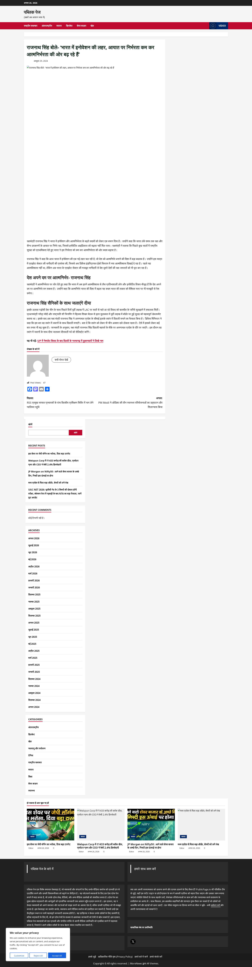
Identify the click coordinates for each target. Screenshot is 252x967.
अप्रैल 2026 (34, 566)
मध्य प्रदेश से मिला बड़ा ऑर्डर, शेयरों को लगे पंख (48, 482)
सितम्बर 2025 (34, 615)
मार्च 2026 (32, 573)
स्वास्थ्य (31, 790)
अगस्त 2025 (33, 622)
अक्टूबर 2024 (34, 693)
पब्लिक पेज (32, 12)
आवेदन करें (215, 905)
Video (222, 25)
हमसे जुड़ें (92, 956)
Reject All (38, 955)
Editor (31, 848)
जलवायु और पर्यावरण (37, 748)
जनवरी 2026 (34, 587)
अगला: (130, 402)
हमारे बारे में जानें (141, 956)
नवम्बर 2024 (34, 686)
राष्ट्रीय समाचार (30, 25)
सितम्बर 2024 (34, 700)
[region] (38, 944)
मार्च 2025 (32, 657)
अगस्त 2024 (33, 707)
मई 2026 (32, 559)
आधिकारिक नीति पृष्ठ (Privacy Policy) (115, 956)
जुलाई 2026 (33, 545)
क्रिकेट (69, 25)
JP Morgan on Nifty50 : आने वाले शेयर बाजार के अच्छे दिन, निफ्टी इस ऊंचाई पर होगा (150, 846)
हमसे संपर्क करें (156, 956)
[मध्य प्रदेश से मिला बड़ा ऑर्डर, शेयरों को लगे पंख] (201, 824)
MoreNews (136, 963)
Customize (19, 955)
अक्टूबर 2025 (34, 608)
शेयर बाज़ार (81, 25)
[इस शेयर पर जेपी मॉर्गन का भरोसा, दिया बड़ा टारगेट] (50, 824)
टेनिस (30, 755)
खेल (92, 25)
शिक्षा (30, 776)
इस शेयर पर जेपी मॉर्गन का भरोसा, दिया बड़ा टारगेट (49, 453)
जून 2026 (32, 552)
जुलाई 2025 (33, 629)
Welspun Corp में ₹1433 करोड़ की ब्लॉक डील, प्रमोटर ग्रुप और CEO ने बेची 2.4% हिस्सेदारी (100, 846)
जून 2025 (32, 636)
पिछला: (60, 402)
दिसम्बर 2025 (34, 594)
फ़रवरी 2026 (34, 580)
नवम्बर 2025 (34, 601)
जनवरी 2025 (34, 672)
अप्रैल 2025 (34, 650)
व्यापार (59, 25)
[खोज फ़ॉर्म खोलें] (206, 26)
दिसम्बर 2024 (34, 679)
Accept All (57, 955)
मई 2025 (32, 643)
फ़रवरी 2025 (34, 664)
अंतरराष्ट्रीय (47, 25)
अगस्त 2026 (33, 538)
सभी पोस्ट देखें (61, 359)
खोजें (30, 424)
